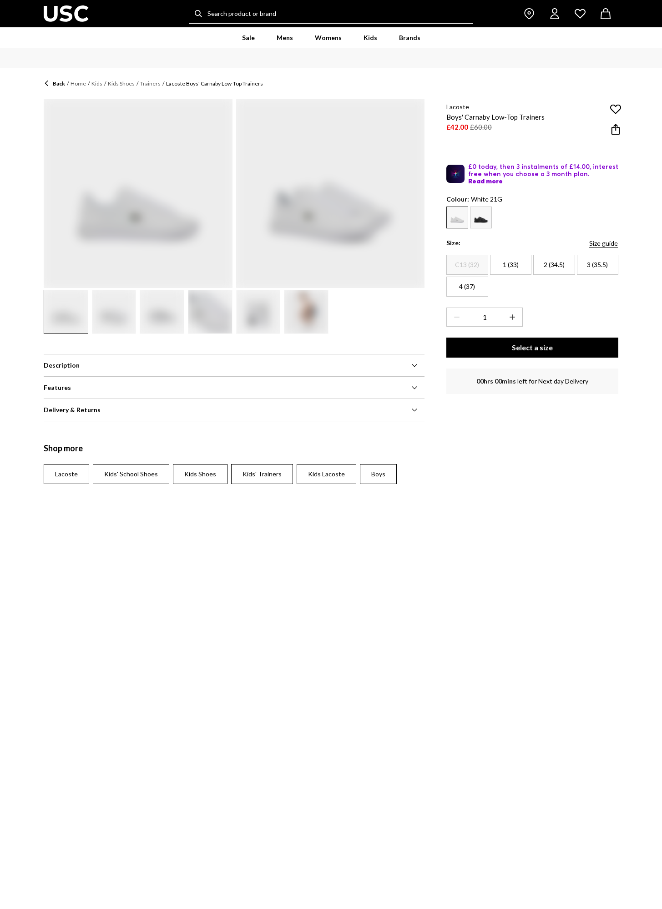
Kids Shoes (121, 83)
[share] (616, 129)
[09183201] (457, 217)
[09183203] (481, 217)
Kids (96, 83)
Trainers (150, 83)
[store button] (529, 13)
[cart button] (605, 13)
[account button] (554, 13)
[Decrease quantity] (455, 317)
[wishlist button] (580, 13)
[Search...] (198, 14)
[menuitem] (248, 38)
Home (78, 83)
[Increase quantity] (514, 317)
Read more (485, 181)
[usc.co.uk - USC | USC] (66, 13)
